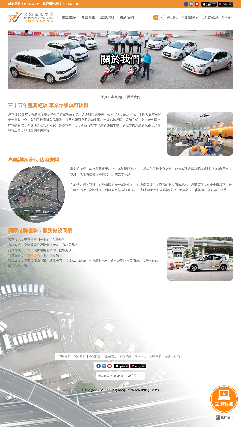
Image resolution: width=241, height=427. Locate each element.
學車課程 (69, 17)
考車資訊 (88, 17)
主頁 (104, 97)
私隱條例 (125, 356)
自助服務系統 (210, 17)
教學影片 (227, 17)
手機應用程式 (190, 17)
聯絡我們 (127, 17)
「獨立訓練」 (33, 255)
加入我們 (140, 356)
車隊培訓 (107, 17)
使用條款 (110, 356)
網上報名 (172, 17)
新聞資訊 (95, 356)
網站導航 (64, 356)
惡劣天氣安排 (173, 356)
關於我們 (133, 97)
